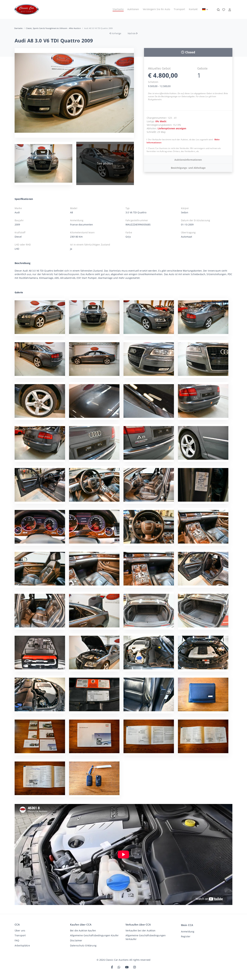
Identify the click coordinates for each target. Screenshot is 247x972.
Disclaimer (76, 940)
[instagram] (134, 967)
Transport (179, 9)
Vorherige (116, 33)
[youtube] (127, 967)
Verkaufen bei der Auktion (140, 930)
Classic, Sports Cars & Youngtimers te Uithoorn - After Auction (53, 28)
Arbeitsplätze (22, 945)
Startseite (118, 9)
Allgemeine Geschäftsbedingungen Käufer (94, 935)
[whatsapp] (119, 967)
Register (185, 936)
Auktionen (133, 9)
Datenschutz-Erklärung (83, 945)
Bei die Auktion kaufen (83, 930)
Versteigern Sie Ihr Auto (156, 9)
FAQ (17, 940)
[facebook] (112, 967)
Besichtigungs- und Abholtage (188, 167)
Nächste (132, 33)
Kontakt (193, 9)
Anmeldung (187, 931)
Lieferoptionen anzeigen (172, 128)
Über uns (20, 930)
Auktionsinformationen (188, 159)
